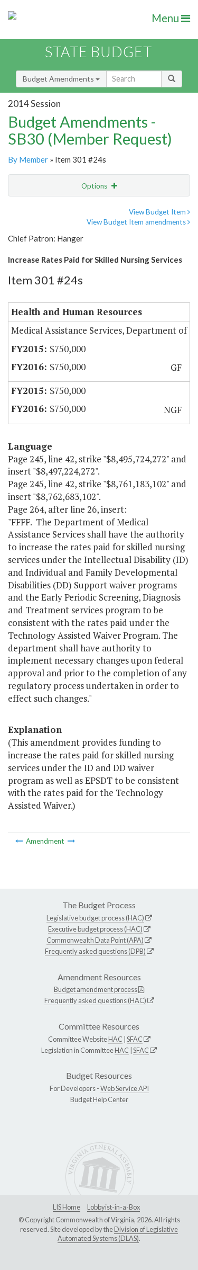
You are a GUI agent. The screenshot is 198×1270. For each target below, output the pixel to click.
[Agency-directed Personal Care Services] (19, 841)
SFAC (135, 1039)
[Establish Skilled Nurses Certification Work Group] (71, 841)
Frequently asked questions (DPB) (95, 951)
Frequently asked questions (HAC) (95, 1000)
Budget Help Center (99, 1099)
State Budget (98, 51)
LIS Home (66, 1207)
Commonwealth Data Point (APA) (95, 940)
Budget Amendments (59, 78)
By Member (28, 159)
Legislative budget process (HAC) (95, 918)
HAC (115, 1039)
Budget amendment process (95, 989)
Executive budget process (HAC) (95, 929)
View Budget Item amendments (137, 222)
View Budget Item (158, 212)
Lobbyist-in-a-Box (113, 1207)
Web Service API (124, 1088)
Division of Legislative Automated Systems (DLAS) (118, 1234)
